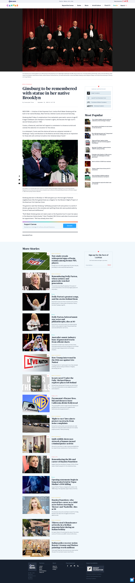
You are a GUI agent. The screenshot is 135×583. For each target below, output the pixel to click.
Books (79, 5)
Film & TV (107, 5)
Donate (115, 5)
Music (86, 5)
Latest (41, 566)
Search (122, 5)
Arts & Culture (96, 5)
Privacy (54, 569)
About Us (55, 566)
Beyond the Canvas (67, 5)
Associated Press (29, 102)
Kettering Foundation (91, 578)
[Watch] (36, 261)
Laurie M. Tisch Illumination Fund (93, 576)
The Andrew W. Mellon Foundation (93, 574)
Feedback (55, 567)
